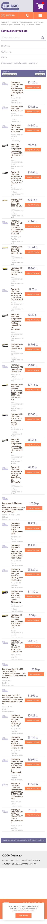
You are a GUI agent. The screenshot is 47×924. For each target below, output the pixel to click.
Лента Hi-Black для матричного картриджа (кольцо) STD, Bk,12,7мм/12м (17, 151)
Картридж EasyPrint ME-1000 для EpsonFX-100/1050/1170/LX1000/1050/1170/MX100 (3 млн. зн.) (12, 699)
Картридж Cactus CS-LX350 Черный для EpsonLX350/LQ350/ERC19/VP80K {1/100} (17, 551)
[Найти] (42, 38)
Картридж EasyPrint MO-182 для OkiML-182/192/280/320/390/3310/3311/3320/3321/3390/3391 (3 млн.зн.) (14, 673)
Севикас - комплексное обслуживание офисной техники (10, 6)
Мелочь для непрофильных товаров (19, 63)
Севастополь (7, 861)
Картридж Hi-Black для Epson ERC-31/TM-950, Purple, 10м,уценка (17, 596)
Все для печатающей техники (21, 22)
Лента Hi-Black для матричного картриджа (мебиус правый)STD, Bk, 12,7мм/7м (16, 322)
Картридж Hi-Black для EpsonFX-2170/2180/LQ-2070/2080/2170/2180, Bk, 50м (17, 621)
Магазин (10, 15)
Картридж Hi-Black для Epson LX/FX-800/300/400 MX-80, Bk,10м (17, 419)
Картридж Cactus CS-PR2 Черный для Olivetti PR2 (17, 368)
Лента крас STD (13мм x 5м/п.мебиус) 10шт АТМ (17, 128)
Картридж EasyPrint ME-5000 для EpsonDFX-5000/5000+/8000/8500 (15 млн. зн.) (17, 227)
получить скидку (33, 87)
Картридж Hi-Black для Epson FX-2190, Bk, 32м (17, 250)
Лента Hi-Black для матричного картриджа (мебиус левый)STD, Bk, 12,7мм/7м (16, 474)
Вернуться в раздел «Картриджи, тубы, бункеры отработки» (23, 840)
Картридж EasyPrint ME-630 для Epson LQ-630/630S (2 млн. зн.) (17, 720)
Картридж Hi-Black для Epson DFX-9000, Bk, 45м (17, 202)
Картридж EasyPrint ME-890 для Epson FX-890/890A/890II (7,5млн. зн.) (17, 742)
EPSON (5, 46)
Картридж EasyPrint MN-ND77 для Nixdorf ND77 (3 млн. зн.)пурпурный (17, 816)
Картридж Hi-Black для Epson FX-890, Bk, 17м (17, 271)
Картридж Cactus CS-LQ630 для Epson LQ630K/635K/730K (17, 528)
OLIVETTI (6, 52)
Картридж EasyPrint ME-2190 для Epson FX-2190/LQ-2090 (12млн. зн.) (17, 574)
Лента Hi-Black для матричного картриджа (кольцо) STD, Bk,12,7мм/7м (17, 294)
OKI (4, 58)
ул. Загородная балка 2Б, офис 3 (27, 861)
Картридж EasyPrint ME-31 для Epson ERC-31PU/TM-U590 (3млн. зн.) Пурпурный (17, 765)
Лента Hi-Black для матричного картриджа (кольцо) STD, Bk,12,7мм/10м (17, 446)
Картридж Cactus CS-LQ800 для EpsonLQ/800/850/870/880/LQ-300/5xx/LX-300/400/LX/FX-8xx (17, 790)
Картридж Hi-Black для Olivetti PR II (17, 346)
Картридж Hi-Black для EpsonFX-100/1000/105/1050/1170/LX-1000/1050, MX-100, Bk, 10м (17, 391)
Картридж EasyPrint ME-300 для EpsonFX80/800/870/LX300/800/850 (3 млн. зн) (17, 88)
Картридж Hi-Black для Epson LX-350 (17, 108)
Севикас (4, 22)
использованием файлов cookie (23, 911)
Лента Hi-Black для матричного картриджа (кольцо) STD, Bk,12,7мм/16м (17, 178)
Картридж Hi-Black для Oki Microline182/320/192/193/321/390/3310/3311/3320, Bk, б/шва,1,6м (13, 507)
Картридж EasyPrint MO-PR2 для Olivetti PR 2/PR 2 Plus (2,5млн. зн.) (17, 646)
